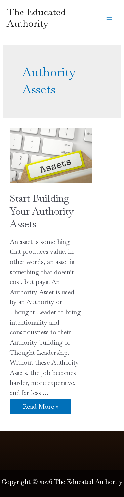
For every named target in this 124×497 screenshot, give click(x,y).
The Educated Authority (36, 18)
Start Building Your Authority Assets (42, 211)
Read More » (40, 407)
